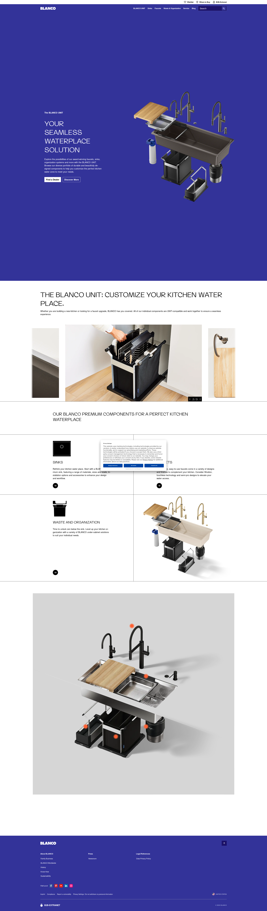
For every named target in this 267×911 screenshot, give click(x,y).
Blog (194, 8)
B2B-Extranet (52, 905)
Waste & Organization (172, 8)
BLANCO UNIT (139, 8)
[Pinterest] (56, 885)
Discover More (71, 179)
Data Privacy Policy (143, 858)
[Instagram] (71, 885)
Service (186, 8)
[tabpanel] (133, 363)
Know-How (45, 871)
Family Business (47, 858)
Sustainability (46, 876)
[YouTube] (61, 885)
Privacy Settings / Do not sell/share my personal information (93, 894)
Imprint (42, 894)
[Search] (224, 8)
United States (221, 894)
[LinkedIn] (66, 885)
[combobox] (212, 8)
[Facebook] (51, 885)
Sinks (150, 8)
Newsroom (92, 858)
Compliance (51, 894)
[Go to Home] (48, 8)
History (43, 867)
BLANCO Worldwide (48, 863)
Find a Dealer (52, 179)
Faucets (158, 8)
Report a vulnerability (64, 894)
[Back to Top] (224, 843)
